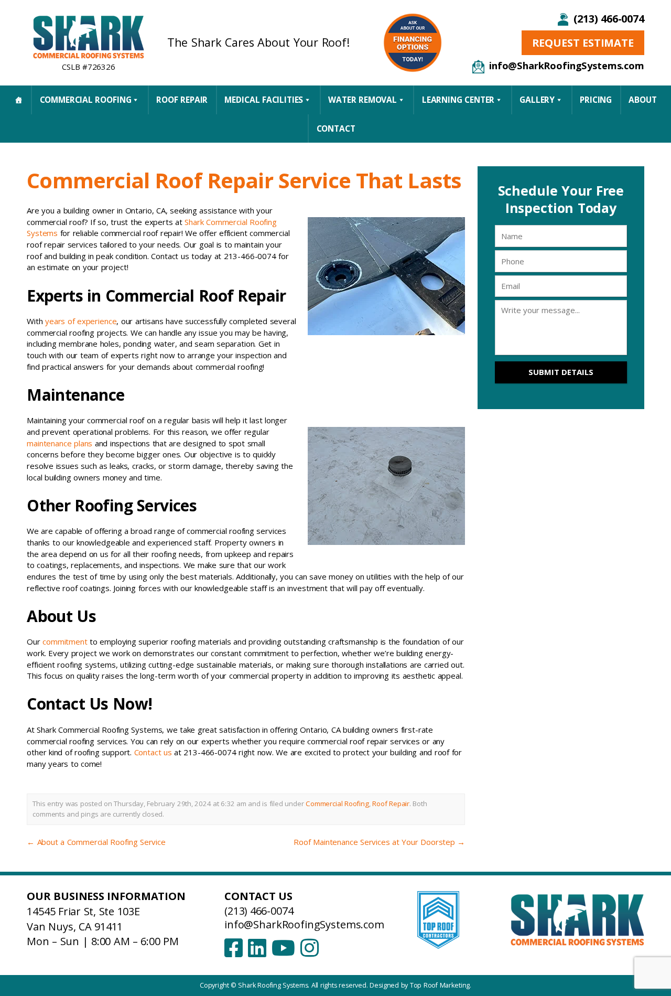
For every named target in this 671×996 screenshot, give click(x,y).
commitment (65, 641)
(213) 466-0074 (608, 19)
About (642, 99)
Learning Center (458, 99)
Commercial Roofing (86, 99)
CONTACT (336, 128)
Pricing (596, 99)
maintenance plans (59, 443)
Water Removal (362, 99)
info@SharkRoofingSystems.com (566, 65)
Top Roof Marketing (440, 985)
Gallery (537, 99)
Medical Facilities (263, 99)
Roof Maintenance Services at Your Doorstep (379, 842)
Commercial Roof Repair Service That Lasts (244, 180)
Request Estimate (583, 43)
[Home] (18, 99)
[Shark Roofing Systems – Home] (88, 36)
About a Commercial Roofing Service (96, 842)
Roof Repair (182, 99)
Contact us (153, 752)
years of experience (80, 321)
